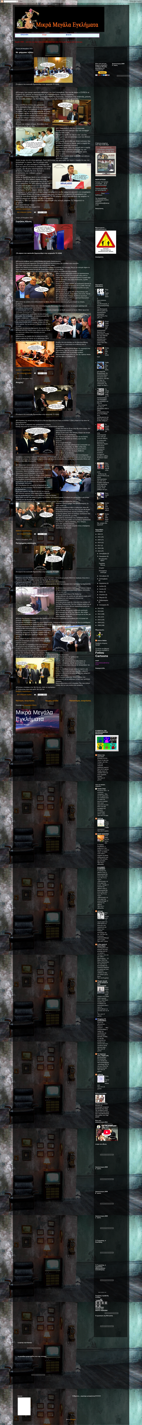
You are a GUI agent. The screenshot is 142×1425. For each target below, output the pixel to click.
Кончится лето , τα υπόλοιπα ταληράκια (103, 792)
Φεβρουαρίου (103, 600)
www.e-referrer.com (102, 1292)
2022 (99, 534)
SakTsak (100, 818)
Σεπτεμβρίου (103, 579)
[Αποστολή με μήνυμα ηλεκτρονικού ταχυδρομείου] (39, 212)
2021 (99, 537)
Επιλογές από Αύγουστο (107, 517)
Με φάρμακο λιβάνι (24, 52)
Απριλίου (102, 594)
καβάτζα (100, 1074)
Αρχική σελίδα (51, 700)
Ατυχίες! (19, 382)
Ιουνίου (101, 589)
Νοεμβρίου (103, 556)
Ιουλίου (101, 586)
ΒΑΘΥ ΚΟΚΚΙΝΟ (103, 834)
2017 (99, 545)
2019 (99, 542)
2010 (99, 619)
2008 (99, 625)
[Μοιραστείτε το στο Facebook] (44, 212)
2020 (99, 540)
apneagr (100, 911)
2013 (99, 611)
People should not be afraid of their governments (102, 983)
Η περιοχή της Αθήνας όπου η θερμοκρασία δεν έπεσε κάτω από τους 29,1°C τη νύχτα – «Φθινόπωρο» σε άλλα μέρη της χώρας (102, 878)
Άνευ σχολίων (107, 495)
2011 (99, 617)
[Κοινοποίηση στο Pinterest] (46, 212)
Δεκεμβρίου (103, 553)
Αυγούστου (103, 583)
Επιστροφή (107, 322)
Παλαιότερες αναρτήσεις (80, 700)
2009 (99, 622)
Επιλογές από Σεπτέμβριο (107, 506)
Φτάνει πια (101, 755)
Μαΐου (101, 592)
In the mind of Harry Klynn (102, 945)
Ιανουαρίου (103, 605)
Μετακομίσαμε (101, 1057)
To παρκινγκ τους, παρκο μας (103, 1054)
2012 (99, 614)
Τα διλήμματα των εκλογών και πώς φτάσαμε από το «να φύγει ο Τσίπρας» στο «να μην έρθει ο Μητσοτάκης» (102, 953)
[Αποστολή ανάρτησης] (35, 212)
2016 (99, 548)
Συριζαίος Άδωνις (24, 221)
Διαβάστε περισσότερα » (24, 209)
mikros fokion (102, 640)
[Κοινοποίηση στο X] (42, 212)
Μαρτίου (102, 597)
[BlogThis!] (40, 212)
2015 (99, 551)
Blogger (73, 1419)
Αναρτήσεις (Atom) (30, 705)
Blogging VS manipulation (101, 1019)
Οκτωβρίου (103, 576)
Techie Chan (101, 789)
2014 (99, 608)
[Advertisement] (101, 57)
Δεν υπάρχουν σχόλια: (24, 212)
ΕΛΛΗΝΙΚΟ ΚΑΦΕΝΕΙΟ (101, 868)
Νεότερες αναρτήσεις (25, 700)
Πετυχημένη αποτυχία (26, 543)
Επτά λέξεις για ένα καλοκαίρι (107, 839)
